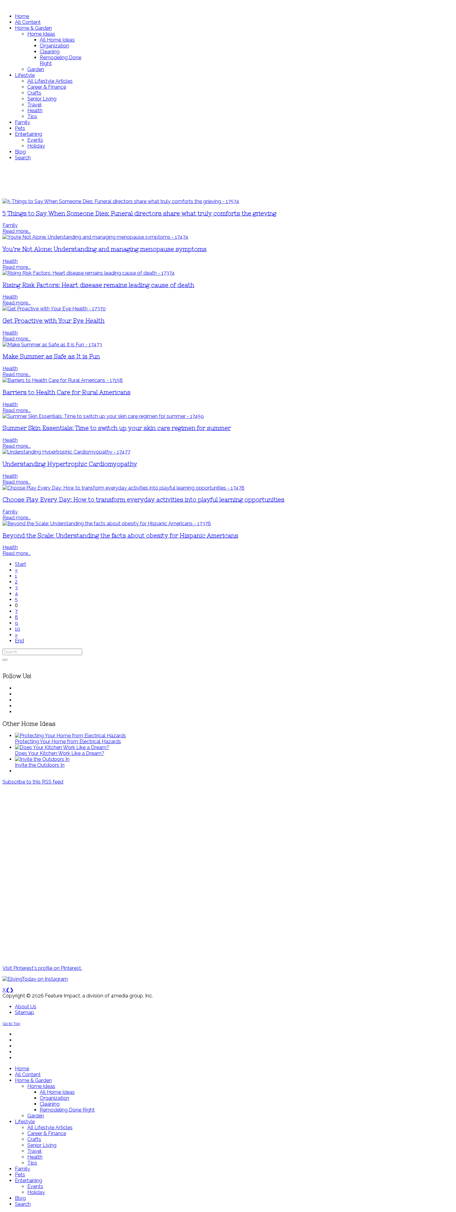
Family (10, 225)
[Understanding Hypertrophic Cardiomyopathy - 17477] (66, 452)
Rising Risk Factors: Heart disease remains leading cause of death (98, 285)
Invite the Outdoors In (40, 765)
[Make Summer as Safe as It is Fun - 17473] (52, 345)
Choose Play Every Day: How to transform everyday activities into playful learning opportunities (143, 499)
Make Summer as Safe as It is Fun (51, 356)
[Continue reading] (70, 736)
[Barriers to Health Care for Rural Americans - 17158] (62, 380)
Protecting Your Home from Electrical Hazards (68, 741)
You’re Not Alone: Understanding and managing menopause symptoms (104, 249)
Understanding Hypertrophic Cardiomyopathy (69, 464)
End (19, 641)
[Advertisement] (183, 179)
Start (20, 564)
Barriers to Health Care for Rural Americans (66, 392)
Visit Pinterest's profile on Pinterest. (42, 968)
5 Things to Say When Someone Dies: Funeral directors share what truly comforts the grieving (139, 213)
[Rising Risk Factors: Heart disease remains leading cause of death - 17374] (88, 273)
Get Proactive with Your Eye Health (53, 320)
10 (17, 629)
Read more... (16, 231)
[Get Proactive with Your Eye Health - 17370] (54, 309)
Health (10, 261)
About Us (25, 1007)
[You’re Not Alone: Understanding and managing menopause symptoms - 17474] (95, 237)
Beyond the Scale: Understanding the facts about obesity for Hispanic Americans (120, 535)
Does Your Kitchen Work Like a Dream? (59, 753)
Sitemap (24, 1012)
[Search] (4, 660)
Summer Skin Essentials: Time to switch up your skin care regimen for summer (116, 428)
